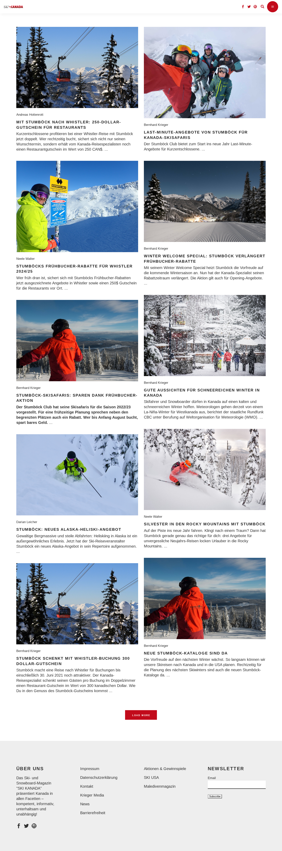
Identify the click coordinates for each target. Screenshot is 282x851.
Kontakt (86, 786)
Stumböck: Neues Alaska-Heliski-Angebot (68, 529)
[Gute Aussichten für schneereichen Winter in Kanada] (205, 335)
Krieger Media (92, 795)
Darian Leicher (27, 522)
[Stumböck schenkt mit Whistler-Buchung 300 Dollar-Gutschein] (77, 603)
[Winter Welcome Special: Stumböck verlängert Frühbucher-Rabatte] (205, 201)
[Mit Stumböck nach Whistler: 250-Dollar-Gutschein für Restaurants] (77, 67)
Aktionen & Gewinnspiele (165, 769)
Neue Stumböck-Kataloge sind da (186, 653)
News (85, 804)
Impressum (89, 769)
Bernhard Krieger (157, 125)
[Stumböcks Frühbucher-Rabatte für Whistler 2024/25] (77, 206)
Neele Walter (26, 259)
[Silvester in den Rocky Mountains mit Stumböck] (205, 469)
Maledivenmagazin (160, 786)
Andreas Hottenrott (30, 114)
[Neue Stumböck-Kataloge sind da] (205, 598)
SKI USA (151, 777)
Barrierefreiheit (92, 813)
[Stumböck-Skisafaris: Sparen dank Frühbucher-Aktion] (77, 340)
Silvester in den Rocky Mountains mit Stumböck (205, 524)
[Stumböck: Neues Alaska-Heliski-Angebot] (77, 474)
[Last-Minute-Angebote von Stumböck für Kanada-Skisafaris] (205, 72)
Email (212, 778)
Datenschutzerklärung (98, 777)
